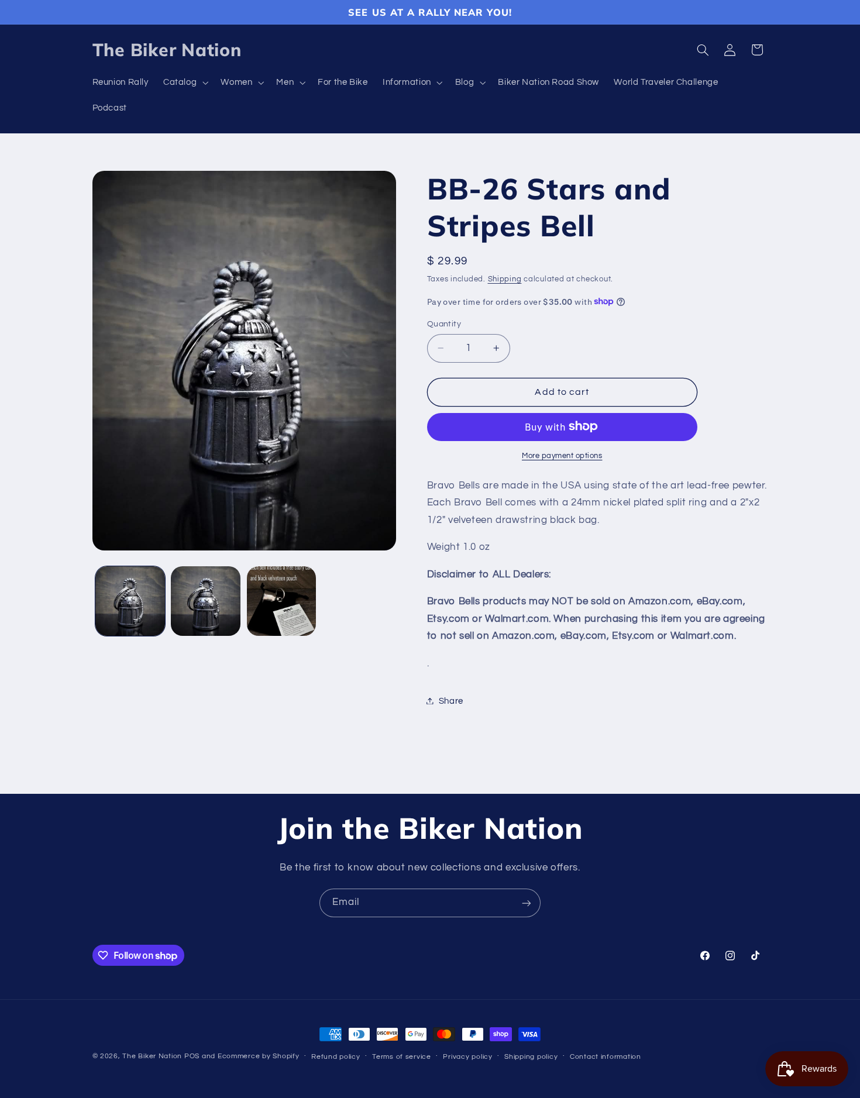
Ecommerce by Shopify (259, 1056)
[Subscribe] (526, 903)
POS (191, 1056)
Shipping (505, 279)
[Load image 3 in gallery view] (282, 601)
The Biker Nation (152, 1056)
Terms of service (401, 1057)
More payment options (562, 455)
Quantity (444, 323)
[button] (184, 83)
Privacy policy (467, 1057)
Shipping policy (531, 1057)
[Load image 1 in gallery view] (130, 601)
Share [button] (451, 700)
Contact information (605, 1057)
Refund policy (335, 1057)
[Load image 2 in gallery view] (205, 601)
